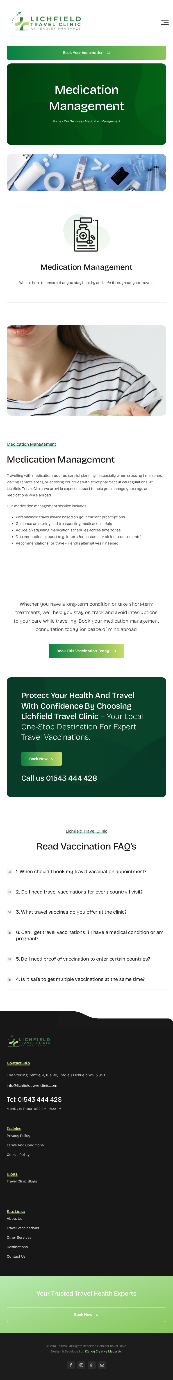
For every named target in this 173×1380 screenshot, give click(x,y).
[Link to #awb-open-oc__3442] (165, 22)
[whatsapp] (92, 1365)
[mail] (102, 1365)
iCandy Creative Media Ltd (103, 1351)
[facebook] (71, 1365)
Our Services (73, 121)
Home (57, 121)
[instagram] (81, 1365)
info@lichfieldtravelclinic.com (32, 1085)
